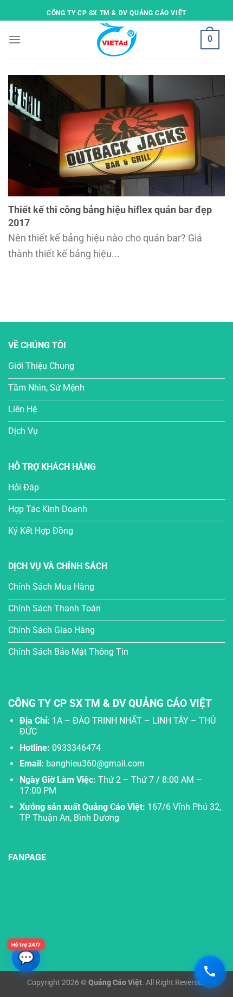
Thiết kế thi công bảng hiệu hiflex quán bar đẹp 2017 (110, 216)
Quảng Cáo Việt (115, 982)
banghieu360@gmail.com (95, 763)
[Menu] (14, 39)
